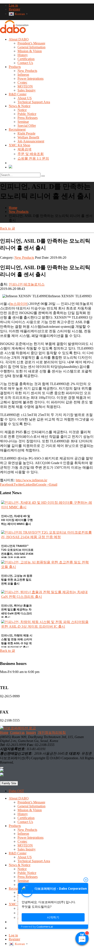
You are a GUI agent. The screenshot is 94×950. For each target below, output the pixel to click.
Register (14, 9)
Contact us (17, 732)
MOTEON (25, 86)
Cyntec (22, 82)
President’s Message (31, 43)
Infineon (23, 74)
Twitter (18, 484)
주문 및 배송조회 (30, 154)
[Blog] (10, 167)
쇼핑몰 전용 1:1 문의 (33, 158)
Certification (26, 59)
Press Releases (27, 118)
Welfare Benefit (28, 137)
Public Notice (26, 114)
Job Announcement (30, 141)
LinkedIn (29, 484)
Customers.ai (45, 926)
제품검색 (24, 149)
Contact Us (25, 63)
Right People (26, 133)
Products (15, 67)
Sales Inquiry (26, 90)
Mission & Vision (29, 51)
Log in (13, 5)
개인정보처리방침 (52, 732)
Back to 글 (7, 228)
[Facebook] (1, 771)
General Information (31, 47)
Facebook (7, 484)
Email (53, 484)
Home (4, 732)
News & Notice (19, 106)
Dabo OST (16, 791)
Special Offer (26, 125)
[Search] (43, 176)
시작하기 (53, 917)
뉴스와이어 (18, 304)
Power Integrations (30, 78)
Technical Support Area (33, 102)
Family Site (9, 783)
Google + (42, 484)
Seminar (23, 121)
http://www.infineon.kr (31, 480)
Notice (22, 110)
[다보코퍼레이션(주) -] (14, 32)
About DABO (19, 39)
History (22, 55)
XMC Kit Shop (19, 145)
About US (24, 98)
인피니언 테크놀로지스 (27, 284)
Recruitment (17, 129)
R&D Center (17, 94)
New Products (27, 71)
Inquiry (31, 732)
